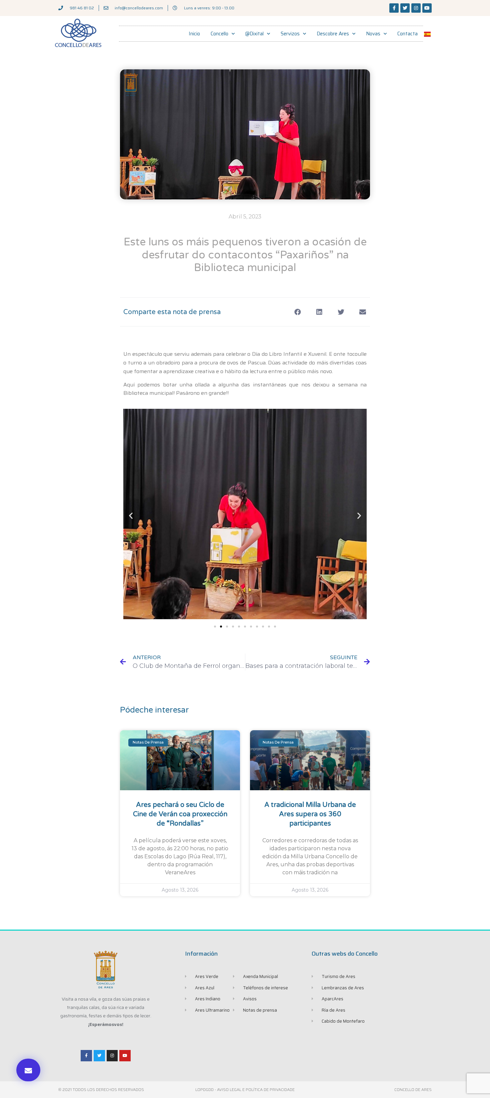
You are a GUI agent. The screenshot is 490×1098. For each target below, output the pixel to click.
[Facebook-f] (394, 8)
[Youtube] (427, 8)
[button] (28, 1070)
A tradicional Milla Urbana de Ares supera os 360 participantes (310, 814)
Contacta (407, 34)
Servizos (290, 34)
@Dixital (254, 34)
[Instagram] (416, 8)
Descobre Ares (333, 34)
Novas (373, 34)
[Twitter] (405, 8)
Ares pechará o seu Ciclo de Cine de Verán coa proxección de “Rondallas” (180, 814)
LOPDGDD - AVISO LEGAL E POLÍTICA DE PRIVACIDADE (245, 1089)
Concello (219, 34)
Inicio (194, 34)
